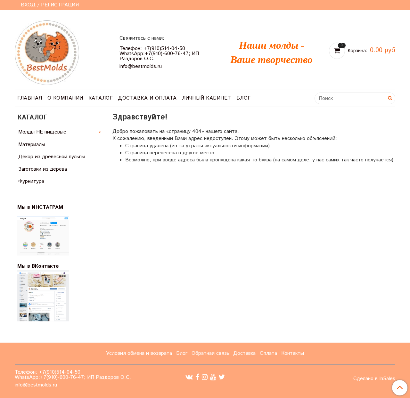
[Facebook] (197, 377)
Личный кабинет (206, 98)
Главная (29, 98)
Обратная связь (210, 353)
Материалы (31, 144)
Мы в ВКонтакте (38, 266)
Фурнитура (31, 181)
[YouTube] (213, 377)
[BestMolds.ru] (47, 51)
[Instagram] (205, 377)
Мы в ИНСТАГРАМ (44, 207)
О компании (65, 98)
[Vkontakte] (189, 377)
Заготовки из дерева (42, 169)
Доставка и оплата (147, 98)
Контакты (292, 353)
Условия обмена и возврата (139, 353)
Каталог (100, 98)
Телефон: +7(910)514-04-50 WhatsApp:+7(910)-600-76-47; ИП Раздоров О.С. (159, 53)
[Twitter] (221, 377)
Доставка (244, 353)
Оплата (268, 353)
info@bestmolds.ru (140, 66)
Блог (243, 98)
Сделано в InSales (374, 378)
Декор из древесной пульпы (51, 156)
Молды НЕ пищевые (42, 132)
